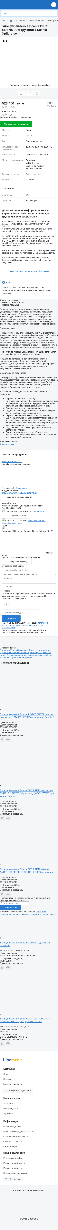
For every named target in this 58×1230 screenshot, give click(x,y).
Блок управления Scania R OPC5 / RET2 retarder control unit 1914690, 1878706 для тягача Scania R (27, 716)
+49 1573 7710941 (36, 520)
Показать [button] (23, 511)
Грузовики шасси (8, 652)
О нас (6, 1074)
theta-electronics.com (12, 523)
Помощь (7, 1079)
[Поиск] (54, 13)
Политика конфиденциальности (18, 1131)
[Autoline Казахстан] (18, 4)
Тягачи (13, 650)
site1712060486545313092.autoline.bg (19, 493)
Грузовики (5, 650)
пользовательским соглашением (39, 914)
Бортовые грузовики (39, 650)
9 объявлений (20, 488)
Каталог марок (10, 1146)
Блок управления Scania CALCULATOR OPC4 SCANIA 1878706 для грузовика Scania (25, 1020)
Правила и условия (12, 1126)
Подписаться (10, 907)
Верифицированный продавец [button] (16, 464)
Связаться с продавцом (16, 124)
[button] (54, 4)
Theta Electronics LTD (12, 461)
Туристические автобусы (40, 655)
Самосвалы (23, 650)
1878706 (30, 147)
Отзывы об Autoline (12, 1141)
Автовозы (5, 657)
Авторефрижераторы (17, 655)
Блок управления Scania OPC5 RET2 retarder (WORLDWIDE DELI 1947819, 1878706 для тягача (27, 870)
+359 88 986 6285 (36, 511)
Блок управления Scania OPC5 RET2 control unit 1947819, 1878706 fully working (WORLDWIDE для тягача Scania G (27, 793)
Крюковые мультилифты (29, 652)
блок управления (34, 141)
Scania (29, 130)
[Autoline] (11, 20)
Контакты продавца (12, 1084)
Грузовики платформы (21, 657)
